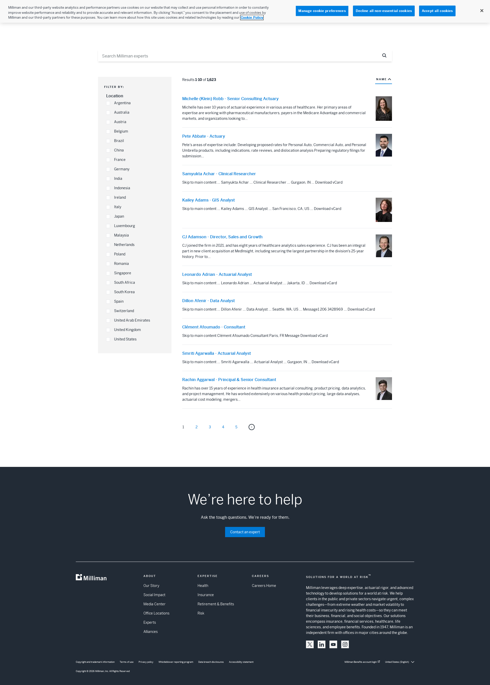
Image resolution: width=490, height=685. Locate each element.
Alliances (150, 631)
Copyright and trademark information (95, 662)
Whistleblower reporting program (175, 662)
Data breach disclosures (211, 662)
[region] (245, 11)
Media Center (154, 604)
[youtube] (333, 644)
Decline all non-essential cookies (384, 11)
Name (381, 79)
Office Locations (156, 613)
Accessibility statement (241, 662)
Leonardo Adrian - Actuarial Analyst (217, 274)
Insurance (206, 595)
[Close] (481, 10)
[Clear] (372, 55)
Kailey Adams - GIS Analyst (208, 200)
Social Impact (154, 595)
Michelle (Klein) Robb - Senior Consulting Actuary (230, 98)
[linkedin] (321, 644)
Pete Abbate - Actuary (203, 136)
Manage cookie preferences (322, 11)
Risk (201, 613)
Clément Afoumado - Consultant (213, 327)
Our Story (151, 585)
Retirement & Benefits (216, 604)
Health (203, 585)
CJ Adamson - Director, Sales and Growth (222, 237)
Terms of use (126, 662)
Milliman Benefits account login (361, 662)
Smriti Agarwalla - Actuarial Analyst (216, 353)
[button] (108, 103)
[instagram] (345, 644)
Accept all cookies (437, 11)
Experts (149, 622)
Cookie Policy (252, 17)
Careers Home (264, 585)
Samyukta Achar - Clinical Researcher (219, 173)
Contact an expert (245, 532)
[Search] (384, 55)
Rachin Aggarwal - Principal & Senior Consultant (229, 379)
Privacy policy (146, 662)
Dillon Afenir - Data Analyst (208, 300)
